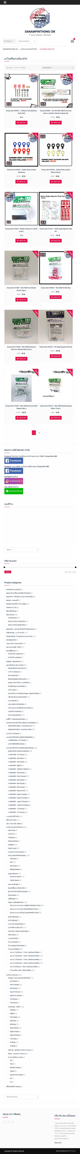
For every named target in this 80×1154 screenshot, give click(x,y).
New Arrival (10, 615)
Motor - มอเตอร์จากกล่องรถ (17, 1053)
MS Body (13, 1024)
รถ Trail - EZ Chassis (12, 733)
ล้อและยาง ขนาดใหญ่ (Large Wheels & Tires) (24, 912)
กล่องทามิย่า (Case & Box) (14, 643)
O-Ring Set (11, 837)
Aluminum (13, 858)
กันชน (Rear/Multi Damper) (17, 855)
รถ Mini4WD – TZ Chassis (16, 809)
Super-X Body (14, 1031)
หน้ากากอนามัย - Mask (13, 823)
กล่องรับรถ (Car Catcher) (16, 852)
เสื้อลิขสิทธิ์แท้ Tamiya (13, 1086)
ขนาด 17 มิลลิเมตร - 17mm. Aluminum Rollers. (25, 959)
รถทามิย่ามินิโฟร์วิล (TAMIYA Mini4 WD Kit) (20, 748)
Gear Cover (11, 830)
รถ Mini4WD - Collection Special (18, 769)
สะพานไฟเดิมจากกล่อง (15, 1057)
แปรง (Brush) (12, 700)
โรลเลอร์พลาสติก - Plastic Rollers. (21, 970)
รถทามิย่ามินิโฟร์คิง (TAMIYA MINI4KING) (19, 737)
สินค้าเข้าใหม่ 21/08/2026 (16, 621)
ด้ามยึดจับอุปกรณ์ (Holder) (16, 686)
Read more (22, 123)
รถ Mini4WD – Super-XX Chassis (18, 805)
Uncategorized (11, 640)
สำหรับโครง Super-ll (14, 657)
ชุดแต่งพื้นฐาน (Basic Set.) (16, 888)
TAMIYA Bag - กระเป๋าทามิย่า (15, 632)
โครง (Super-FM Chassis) (16, 945)
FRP (11, 862)
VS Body (12, 1042)
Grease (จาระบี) (11, 607)
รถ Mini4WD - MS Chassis (16, 787)
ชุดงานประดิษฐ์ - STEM (13, 647)
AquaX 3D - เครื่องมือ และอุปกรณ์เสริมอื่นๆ (19, 596)
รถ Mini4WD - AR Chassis (16, 762)
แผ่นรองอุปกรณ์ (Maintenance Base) (19, 708)
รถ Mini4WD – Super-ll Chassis (18, 801)
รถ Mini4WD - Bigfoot (15, 765)
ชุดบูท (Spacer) (13, 873)
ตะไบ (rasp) (12, 690)
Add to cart (57, 123)
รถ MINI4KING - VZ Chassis (17, 740)
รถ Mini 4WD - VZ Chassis (16, 754)
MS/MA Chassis (15, 1067)
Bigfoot (12, 1013)
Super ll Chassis (15, 992)
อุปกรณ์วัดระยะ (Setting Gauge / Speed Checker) (23, 693)
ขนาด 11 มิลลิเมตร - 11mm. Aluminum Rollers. (25, 952)
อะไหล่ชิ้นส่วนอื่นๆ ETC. (15, 927)
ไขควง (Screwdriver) (14, 715)
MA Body (13, 1020)
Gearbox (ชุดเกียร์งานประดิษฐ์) (16, 604)
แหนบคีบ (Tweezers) (14, 711)
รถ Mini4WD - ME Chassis (16, 783)
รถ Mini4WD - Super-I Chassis (17, 794)
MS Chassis (14, 988)
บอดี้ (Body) (12, 899)
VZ (11, 1082)
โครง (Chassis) (13, 942)
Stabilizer (11, 845)
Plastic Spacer (14, 880)
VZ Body (12, 1046)
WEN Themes (72, 1151)
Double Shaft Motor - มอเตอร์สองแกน (20, 726)
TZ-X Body (13, 1039)
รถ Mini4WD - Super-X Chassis (17, 798)
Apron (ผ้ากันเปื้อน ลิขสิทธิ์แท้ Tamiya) (18, 593)
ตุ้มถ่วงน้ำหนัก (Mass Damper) (17, 891)
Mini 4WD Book (11, 611)
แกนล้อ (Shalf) (12, 938)
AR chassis (13, 981)
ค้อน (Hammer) (13, 675)
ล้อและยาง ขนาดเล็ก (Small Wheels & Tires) (24, 909)
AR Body (13, 1010)
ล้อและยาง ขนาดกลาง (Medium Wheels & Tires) (25, 905)
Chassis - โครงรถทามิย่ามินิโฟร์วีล (19, 978)
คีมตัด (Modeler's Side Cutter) (17, 679)
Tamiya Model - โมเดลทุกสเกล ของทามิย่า (19, 636)
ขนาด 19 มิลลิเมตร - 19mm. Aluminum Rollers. (25, 963)
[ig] (8, 1122)
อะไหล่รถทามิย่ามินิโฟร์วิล (28, 49)
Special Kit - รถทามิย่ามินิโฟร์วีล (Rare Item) (20, 629)
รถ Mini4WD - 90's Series (16, 758)
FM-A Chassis (14, 984)
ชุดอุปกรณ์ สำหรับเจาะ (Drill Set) (18, 682)
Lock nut (11, 834)
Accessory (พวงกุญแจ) (13, 589)
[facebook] (4, 1122)
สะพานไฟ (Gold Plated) (15, 924)
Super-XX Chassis (15, 995)
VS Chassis (13, 999)
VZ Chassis (13, 1003)
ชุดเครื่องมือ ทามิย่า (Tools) (14, 665)
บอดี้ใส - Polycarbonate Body (15, 719)
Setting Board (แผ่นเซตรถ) (16, 668)
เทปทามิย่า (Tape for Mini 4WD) (18, 931)
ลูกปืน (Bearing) (13, 917)
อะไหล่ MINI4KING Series (16, 744)
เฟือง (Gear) (12, 935)
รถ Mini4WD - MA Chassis (16, 780)
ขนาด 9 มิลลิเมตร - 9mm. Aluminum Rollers (24, 967)
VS (11, 1078)
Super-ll (12, 1071)
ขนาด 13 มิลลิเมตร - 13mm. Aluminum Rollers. (25, 956)
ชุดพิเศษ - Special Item (13, 661)
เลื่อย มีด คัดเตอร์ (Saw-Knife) (17, 697)
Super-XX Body (15, 1035)
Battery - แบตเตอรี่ (12, 600)
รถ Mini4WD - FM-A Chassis (17, 776)
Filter (8, 572)
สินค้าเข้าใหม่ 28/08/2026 (16, 625)
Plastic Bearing (13, 841)
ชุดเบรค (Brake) (13, 884)
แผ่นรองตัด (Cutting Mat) (16, 704)
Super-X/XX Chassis (16, 1075)
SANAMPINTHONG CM (40, 32)
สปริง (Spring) (12, 920)
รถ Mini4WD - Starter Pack (16, 790)
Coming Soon (12, 618)
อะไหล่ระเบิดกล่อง (12, 975)
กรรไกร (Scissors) (14, 672)
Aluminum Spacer (15, 876)
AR (11, 1060)
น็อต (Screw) (12, 895)
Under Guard (12, 848)
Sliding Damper (15, 869)
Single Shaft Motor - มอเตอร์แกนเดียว (20, 729)
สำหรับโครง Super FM (15, 654)
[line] (12, 1122)
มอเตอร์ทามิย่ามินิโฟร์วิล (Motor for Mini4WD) (21, 723)
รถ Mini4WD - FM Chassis (16, 773)
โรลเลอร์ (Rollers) (14, 949)
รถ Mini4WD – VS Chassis (16, 812)
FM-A (11, 1064)
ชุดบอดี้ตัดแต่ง (10, 651)
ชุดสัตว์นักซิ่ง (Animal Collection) (18, 751)
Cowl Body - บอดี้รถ (14, 1007)
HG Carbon (13, 866)
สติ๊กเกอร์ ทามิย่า (11, 820)
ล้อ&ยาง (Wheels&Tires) (15, 902)
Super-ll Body (14, 1028)
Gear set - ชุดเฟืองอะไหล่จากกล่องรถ (19, 1050)
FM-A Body (13, 1017)
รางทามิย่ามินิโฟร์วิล (12, 816)
